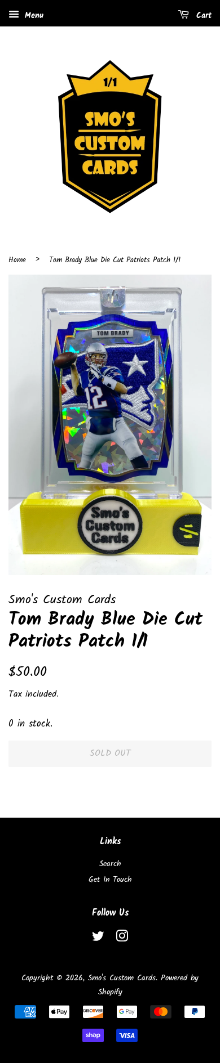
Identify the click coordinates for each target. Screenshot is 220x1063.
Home (17, 260)
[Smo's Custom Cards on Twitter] (98, 938)
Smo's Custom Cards (122, 978)
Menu (32, 16)
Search (110, 864)
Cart (202, 16)
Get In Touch (110, 879)
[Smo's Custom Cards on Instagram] (122, 938)
